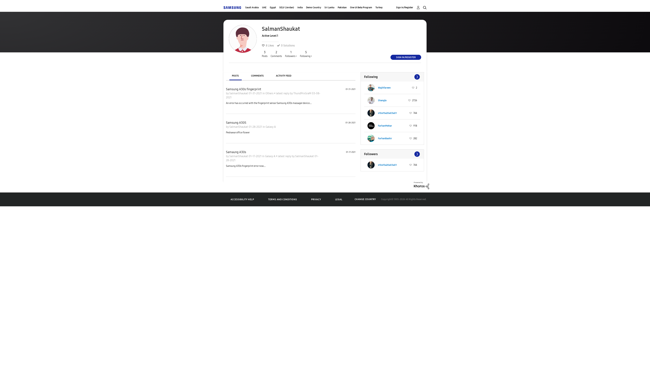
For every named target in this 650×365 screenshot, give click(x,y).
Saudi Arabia (252, 7)
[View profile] (371, 87)
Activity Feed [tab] (283, 75)
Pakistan (342, 7)
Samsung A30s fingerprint (243, 89)
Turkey (379, 7)
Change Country (365, 199)
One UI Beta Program (361, 7)
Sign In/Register (404, 7)
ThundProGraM (302, 93)
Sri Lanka (329, 7)
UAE (264, 7)
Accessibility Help (242, 199)
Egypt (273, 7)
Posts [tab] (235, 75)
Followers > (291, 54)
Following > (306, 54)
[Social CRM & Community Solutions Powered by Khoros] (421, 185)
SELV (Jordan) (286, 7)
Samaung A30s (236, 152)
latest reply (283, 93)
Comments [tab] (257, 75)
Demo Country (313, 7)
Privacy (316, 199)
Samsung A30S (236, 123)
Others (269, 93)
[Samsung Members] (232, 7)
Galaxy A (271, 126)
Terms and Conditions (282, 199)
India (300, 7)
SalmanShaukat (239, 93)
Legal (338, 199)
